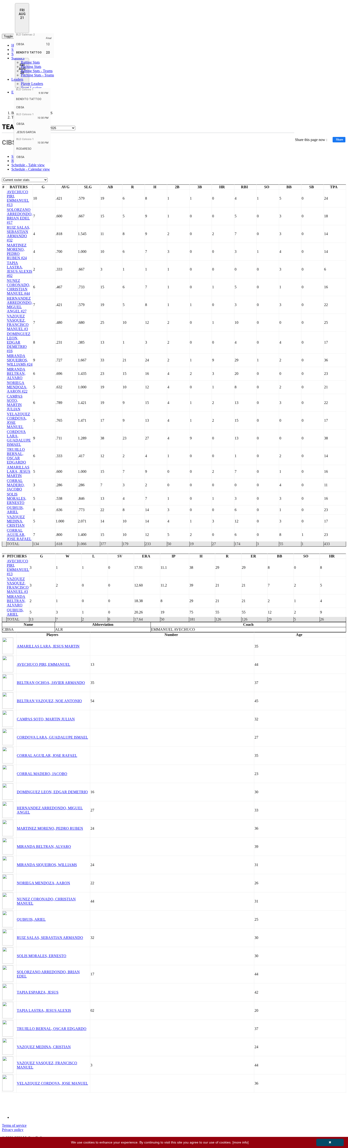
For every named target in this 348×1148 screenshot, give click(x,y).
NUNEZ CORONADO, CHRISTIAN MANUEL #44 (18, 287)
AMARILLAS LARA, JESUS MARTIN (18, 471)
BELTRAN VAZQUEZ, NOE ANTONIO (49, 701)
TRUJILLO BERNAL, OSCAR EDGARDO (16, 455)
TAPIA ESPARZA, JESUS (37, 992)
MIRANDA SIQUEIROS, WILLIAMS (47, 865)
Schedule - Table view (28, 165)
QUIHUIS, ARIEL (15, 510)
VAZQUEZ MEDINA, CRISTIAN (16, 521)
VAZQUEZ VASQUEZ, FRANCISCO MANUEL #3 (18, 322)
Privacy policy (12, 1130)
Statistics (17, 58)
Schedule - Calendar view (30, 169)
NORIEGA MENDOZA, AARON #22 (17, 387)
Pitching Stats (31, 67)
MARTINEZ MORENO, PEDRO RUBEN (50, 828)
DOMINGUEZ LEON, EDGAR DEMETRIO (52, 792)
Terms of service (14, 1125)
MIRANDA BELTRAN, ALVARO (16, 373)
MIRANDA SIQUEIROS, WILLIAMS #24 (19, 360)
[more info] (240, 1142)
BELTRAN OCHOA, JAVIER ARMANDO (51, 683)
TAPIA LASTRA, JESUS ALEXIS (44, 1010)
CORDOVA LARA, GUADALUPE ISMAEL (19, 438)
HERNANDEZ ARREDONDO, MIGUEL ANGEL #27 (19, 304)
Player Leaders (32, 84)
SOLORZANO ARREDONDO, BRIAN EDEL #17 (19, 216)
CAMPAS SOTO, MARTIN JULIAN (14, 402)
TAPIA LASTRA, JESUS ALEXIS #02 (19, 269)
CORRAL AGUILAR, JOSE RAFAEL (19, 534)
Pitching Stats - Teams (37, 75)
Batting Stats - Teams (37, 71)
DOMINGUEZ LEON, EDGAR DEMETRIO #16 (18, 342)
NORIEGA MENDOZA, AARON (43, 883)
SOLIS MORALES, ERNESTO (16, 498)
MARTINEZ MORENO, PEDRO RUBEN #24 (17, 251)
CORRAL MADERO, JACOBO (16, 485)
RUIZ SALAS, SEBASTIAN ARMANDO (50, 938)
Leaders (17, 79)
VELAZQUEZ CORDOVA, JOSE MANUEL (52, 1083)
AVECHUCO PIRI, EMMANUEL (43, 664)
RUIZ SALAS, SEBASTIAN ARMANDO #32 (18, 233)
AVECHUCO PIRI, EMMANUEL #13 (18, 198)
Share (339, 139)
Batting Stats (30, 62)
